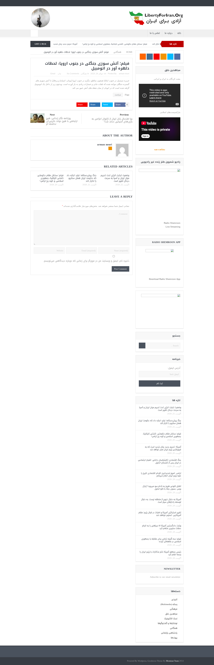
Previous (124, 115)
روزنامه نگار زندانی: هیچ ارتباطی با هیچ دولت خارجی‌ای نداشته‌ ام (61, 121)
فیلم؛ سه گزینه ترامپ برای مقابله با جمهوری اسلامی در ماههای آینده (161, 540)
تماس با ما (155, 33)
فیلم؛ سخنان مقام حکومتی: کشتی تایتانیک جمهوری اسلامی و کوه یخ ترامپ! (125, 44)
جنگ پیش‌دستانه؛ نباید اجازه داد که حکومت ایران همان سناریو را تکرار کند (81, 178)
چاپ (59, 74)
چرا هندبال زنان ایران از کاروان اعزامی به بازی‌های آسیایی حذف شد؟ (112, 120)
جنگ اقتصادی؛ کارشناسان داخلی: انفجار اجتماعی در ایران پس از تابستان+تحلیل (159, 461)
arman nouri (124, 74)
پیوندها (174, 638)
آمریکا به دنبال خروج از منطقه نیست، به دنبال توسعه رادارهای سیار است (161, 500)
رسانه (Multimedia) (169, 604)
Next (52, 115)
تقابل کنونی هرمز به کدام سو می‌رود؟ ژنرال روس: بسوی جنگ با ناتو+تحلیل (162, 487)
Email (52, 74)
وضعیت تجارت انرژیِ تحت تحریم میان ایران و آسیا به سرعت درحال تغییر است (115, 178)
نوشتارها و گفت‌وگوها (167, 623)
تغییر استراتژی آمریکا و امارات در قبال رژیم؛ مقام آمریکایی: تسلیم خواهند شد (159, 514)
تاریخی (174, 599)
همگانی (83, 74)
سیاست (118, 94)
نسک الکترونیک (170, 619)
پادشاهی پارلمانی (169, 633)
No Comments (73, 74)
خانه (179, 33)
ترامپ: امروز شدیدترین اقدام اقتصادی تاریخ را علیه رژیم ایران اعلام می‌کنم (161, 474)
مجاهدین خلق (171, 614)
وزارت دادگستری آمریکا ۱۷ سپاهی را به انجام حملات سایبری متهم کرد (161, 527)
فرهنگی (173, 609)
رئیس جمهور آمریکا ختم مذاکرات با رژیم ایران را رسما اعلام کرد (160, 553)
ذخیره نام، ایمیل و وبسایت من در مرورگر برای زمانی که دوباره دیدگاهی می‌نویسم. (86, 261)
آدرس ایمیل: (174, 368)
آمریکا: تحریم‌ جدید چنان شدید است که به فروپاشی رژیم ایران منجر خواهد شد (56, 44)
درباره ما (168, 33)
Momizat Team (172, 661)
